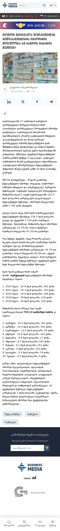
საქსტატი (10, 421)
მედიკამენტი (12, 414)
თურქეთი (32, 414)
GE (51, 5)
